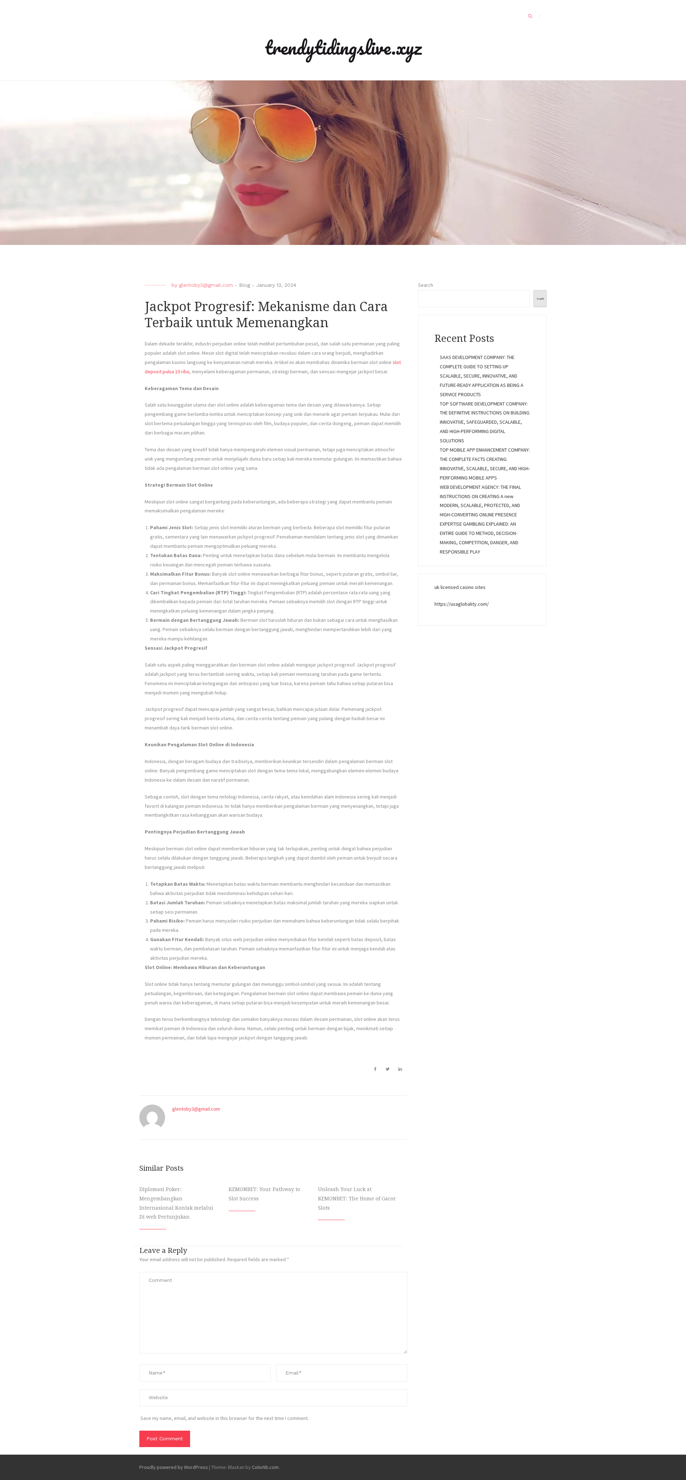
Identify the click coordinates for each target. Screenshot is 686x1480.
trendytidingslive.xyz (343, 47)
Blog (244, 285)
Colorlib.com (265, 1467)
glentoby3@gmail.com (206, 285)
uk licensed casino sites (460, 587)
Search (425, 285)
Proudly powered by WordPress (173, 1467)
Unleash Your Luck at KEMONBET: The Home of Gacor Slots (357, 1198)
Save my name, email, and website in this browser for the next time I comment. (224, 1418)
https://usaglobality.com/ (461, 604)
